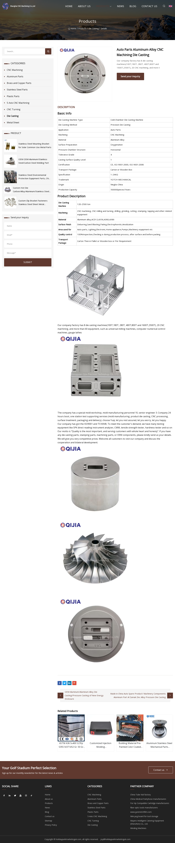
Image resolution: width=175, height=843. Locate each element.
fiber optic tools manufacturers (144, 807)
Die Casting (93, 28)
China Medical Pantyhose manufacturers (148, 799)
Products (102, 6)
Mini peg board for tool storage (144, 816)
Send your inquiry (130, 76)
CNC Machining (15, 69)
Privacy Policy (51, 825)
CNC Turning (13, 109)
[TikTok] (31, 796)
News (120, 6)
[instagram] (26, 796)
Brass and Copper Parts (19, 83)
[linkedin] (10, 796)
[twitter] (15, 796)
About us (84, 6)
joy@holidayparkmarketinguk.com (115, 839)
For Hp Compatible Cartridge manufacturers (149, 803)
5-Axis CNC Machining (18, 102)
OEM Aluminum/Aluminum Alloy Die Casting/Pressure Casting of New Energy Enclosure (84, 695)
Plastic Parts (13, 96)
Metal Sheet (13, 122)
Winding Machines (138, 828)
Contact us (149, 6)
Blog (132, 6)
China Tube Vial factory (140, 794)
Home (68, 6)
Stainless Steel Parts (17, 89)
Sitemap (48, 820)
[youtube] (20, 796)
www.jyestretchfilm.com (141, 812)
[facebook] (4, 796)
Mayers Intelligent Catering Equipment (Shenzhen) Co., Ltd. (147, 822)
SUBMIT (28, 262)
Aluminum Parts (15, 76)
